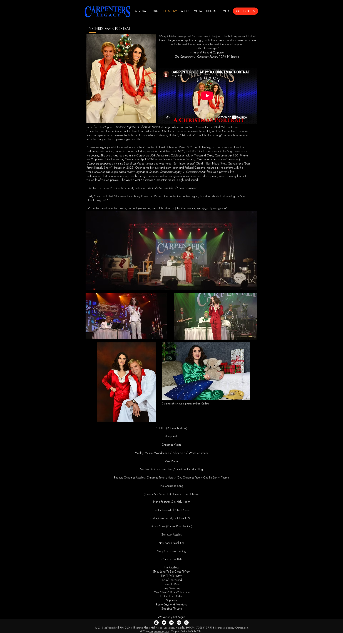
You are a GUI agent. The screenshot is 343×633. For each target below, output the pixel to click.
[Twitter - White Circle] (164, 622)
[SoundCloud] (171, 622)
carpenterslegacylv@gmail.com (232, 627)
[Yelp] (186, 622)
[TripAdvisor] (179, 622)
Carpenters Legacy (159, 631)
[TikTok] (156, 622)
